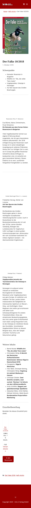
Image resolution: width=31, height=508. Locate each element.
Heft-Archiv (20, 475)
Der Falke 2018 (10, 475)
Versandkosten (5, 449)
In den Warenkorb (8, 459)
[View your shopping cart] (23, 4)
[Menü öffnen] (15, 497)
